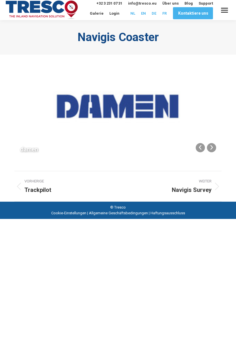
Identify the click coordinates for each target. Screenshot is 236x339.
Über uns (170, 3)
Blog (188, 3)
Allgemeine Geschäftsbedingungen (118, 213)
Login (114, 13)
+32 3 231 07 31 (109, 3)
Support (206, 3)
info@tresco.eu (142, 3)
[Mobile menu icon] (224, 10)
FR (164, 13)
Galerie (97, 13)
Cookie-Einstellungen (68, 213)
